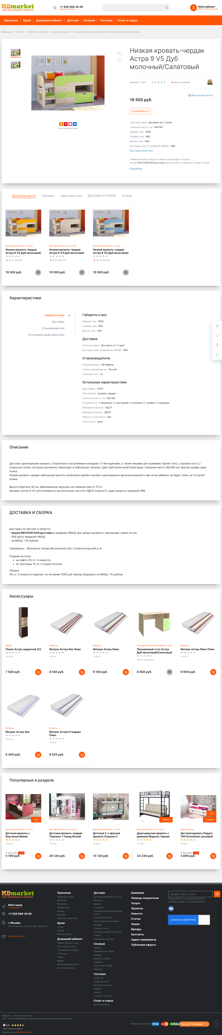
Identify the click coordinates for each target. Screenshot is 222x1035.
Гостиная (106, 20)
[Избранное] (217, 335)
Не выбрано (14, 907)
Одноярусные (187, 829)
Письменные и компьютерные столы (154, 645)
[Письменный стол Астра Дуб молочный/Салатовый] (155, 623)
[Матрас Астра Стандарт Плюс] (67, 705)
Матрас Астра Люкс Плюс (198, 649)
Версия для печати (202, 95)
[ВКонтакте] (75, 124)
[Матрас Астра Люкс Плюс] (198, 623)
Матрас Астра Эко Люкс (65, 649)
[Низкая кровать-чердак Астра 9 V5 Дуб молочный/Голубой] (111, 223)
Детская (72, 20)
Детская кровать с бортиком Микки (18, 835)
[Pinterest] (66, 124)
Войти (201, 9)
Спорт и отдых (127, 20)
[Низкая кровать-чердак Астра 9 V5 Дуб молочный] (67, 223)
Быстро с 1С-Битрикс (192, 1023)
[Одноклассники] (61, 124)
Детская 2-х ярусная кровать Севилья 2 (106, 835)
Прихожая (11, 20)
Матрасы (53, 645)
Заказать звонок (67, 9)
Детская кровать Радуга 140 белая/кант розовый (197, 835)
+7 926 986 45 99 (20, 913)
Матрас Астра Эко (18, 731)
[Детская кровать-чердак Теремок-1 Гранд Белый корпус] (67, 807)
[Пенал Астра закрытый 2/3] (23, 623)
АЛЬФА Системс (24, 1032)
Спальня (89, 20)
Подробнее (136, 168)
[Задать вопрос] (217, 355)
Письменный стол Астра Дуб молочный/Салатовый (154, 651)
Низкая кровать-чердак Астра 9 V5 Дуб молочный (66, 251)
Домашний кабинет (49, 20)
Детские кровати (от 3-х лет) (19, 246)
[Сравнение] (217, 345)
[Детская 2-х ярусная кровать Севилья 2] (111, 807)
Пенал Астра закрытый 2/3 (23, 649)
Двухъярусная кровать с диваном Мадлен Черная (153, 835)
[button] (71, 7)
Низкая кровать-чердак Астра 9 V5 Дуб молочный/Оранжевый (23, 253)
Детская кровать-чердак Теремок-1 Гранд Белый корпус (65, 836)
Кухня (27, 20)
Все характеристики (141, 150)
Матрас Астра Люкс (106, 649)
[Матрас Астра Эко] (23, 705)
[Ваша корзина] (217, 326)
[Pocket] (70, 124)
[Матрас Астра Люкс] (111, 623)
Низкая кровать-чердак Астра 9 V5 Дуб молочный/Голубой (111, 253)
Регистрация (211, 9)
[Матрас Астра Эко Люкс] (67, 623)
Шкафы (9, 645)
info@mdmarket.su (16, 936)
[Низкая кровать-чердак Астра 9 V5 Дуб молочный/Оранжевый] (23, 223)
